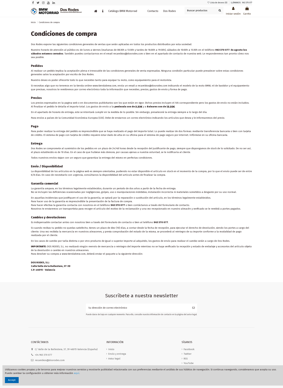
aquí (76, 373)
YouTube (189, 363)
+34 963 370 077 (43, 354)
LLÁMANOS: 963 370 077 (241, 2)
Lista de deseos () (219, 2)
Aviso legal (114, 358)
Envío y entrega (117, 353)
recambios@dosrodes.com (50, 360)
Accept (12, 380)
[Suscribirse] (193, 308)
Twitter (187, 353)
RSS (186, 358)
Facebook (189, 349)
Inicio (111, 349)
